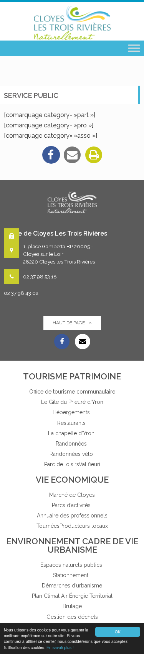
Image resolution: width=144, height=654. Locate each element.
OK (118, 631)
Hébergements (72, 412)
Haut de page (69, 322)
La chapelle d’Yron (72, 433)
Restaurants (72, 423)
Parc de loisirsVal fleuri (72, 464)
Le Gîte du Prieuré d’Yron (72, 402)
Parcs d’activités (72, 505)
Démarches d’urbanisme (72, 585)
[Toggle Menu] (134, 48)
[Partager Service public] (72, 154)
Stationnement (72, 575)
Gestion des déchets (72, 617)
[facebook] (50, 154)
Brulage (72, 606)
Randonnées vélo (72, 454)
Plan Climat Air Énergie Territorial (72, 596)
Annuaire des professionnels (72, 515)
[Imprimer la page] (93, 154)
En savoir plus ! (60, 647)
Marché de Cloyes (72, 495)
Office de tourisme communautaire (72, 392)
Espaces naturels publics (72, 565)
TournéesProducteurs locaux (72, 526)
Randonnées (72, 444)
